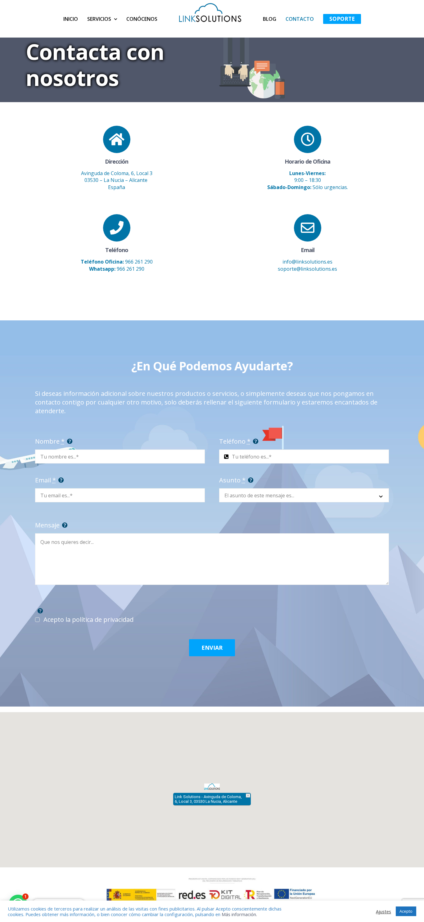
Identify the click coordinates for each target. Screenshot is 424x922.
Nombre (50, 441)
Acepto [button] (406, 911)
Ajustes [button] (383, 911)
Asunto (232, 480)
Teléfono (234, 441)
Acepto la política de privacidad (88, 619)
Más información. (239, 914)
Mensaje (47, 525)
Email (45, 480)
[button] (212, 787)
